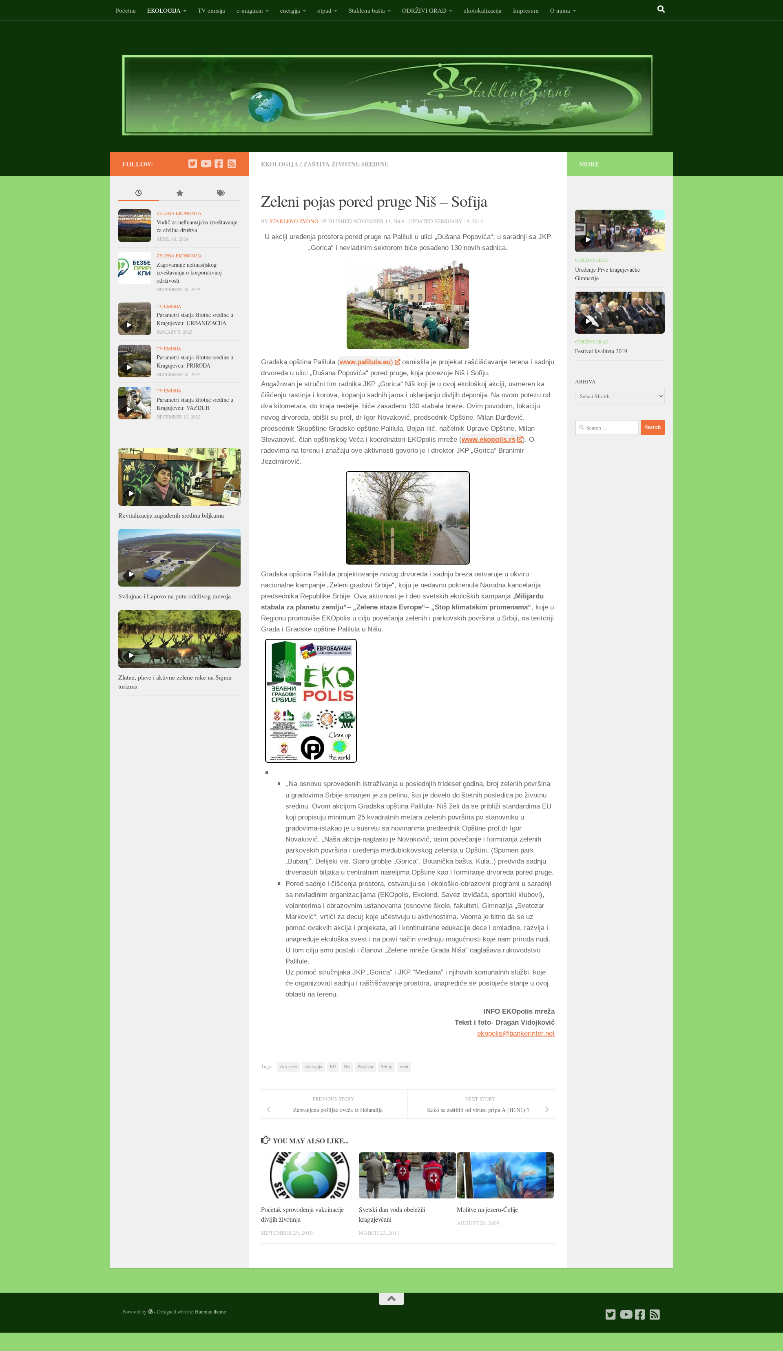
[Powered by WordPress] (150, 1311)
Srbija (386, 1066)
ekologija (313, 1066)
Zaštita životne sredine (346, 163)
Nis (347, 1066)
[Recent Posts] (138, 194)
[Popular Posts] (179, 194)
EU (333, 1066)
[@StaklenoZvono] (192, 163)
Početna (126, 10)
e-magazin (250, 10)
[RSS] (232, 163)
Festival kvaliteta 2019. (602, 351)
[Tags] (220, 194)
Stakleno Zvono (294, 221)
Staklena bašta (367, 10)
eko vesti (288, 1066)
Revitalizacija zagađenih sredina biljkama (171, 515)
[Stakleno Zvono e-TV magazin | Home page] (387, 95)
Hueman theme (210, 1311)
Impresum (526, 10)
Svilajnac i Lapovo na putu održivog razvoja (174, 595)
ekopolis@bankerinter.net (516, 1033)
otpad (324, 10)
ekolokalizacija (483, 10)
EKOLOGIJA (164, 10)
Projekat (365, 1066)
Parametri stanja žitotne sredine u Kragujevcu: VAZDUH (195, 404)
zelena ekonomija (179, 213)
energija (290, 10)
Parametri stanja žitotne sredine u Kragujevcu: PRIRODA (195, 361)
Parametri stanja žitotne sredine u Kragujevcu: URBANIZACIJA (195, 319)
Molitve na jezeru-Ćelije (487, 1209)
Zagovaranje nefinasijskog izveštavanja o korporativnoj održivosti (189, 272)
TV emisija (211, 10)
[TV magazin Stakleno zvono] (205, 163)
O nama (560, 10)
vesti (404, 1066)
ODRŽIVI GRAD (424, 10)
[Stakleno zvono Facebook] (218, 163)
